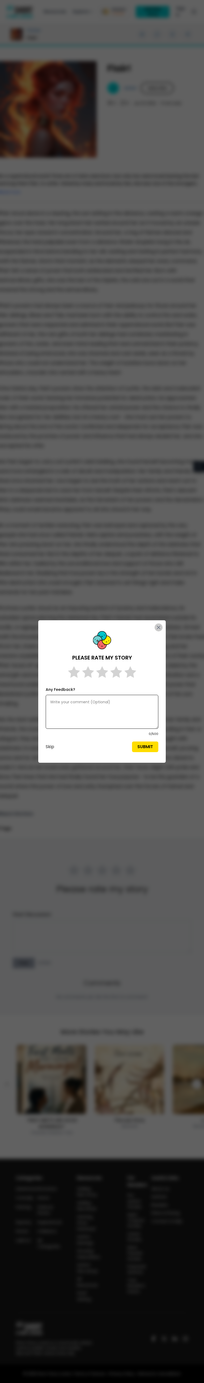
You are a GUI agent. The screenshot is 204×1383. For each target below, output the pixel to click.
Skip (50, 747)
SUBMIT (145, 747)
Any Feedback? (60, 689)
